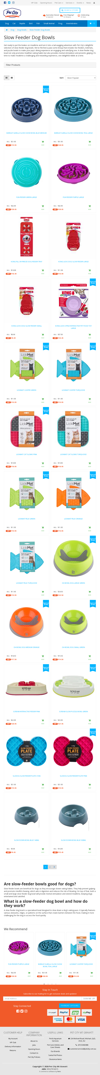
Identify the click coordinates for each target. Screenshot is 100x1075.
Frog (60, 23)
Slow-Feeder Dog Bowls (40, 30)
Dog (7, 23)
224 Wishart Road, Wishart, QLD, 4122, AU (83, 1039)
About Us (34, 1041)
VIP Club (34, 3)
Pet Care (58, 3)
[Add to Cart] (42, 143)
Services (69, 3)
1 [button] (44, 984)
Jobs (34, 1045)
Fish (38, 23)
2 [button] (48, 984)
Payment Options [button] (70, 1005)
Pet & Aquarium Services (55, 1039)
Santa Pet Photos (55, 1055)
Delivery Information (13, 1046)
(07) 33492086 (82, 1045)
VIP (8, 145)
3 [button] (52, 984)
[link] (17, 1011)
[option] (18, 956)
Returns (13, 1050)
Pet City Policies (34, 1057)
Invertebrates (71, 23)
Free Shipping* (69, 16)
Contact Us (34, 1053)
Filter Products (13, 65)
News (88, 3)
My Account (12, 1038)
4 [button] (56, 984)
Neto (59, 1071)
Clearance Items (55, 1059)
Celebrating (85, 16)
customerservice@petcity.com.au (83, 1049)
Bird (30, 23)
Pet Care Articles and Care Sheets (55, 1046)
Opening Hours (46, 3)
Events (80, 3)
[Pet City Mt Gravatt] (16, 13)
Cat (14, 23)
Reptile (22, 23)
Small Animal (49, 23)
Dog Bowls (22, 30)
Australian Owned (52, 16)
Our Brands (55, 1051)
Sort (62, 78)
